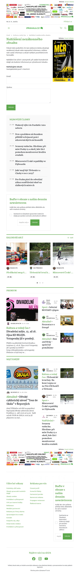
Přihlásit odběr (20, 303)
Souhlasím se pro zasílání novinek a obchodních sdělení (20, 295)
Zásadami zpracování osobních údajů (19, 294)
